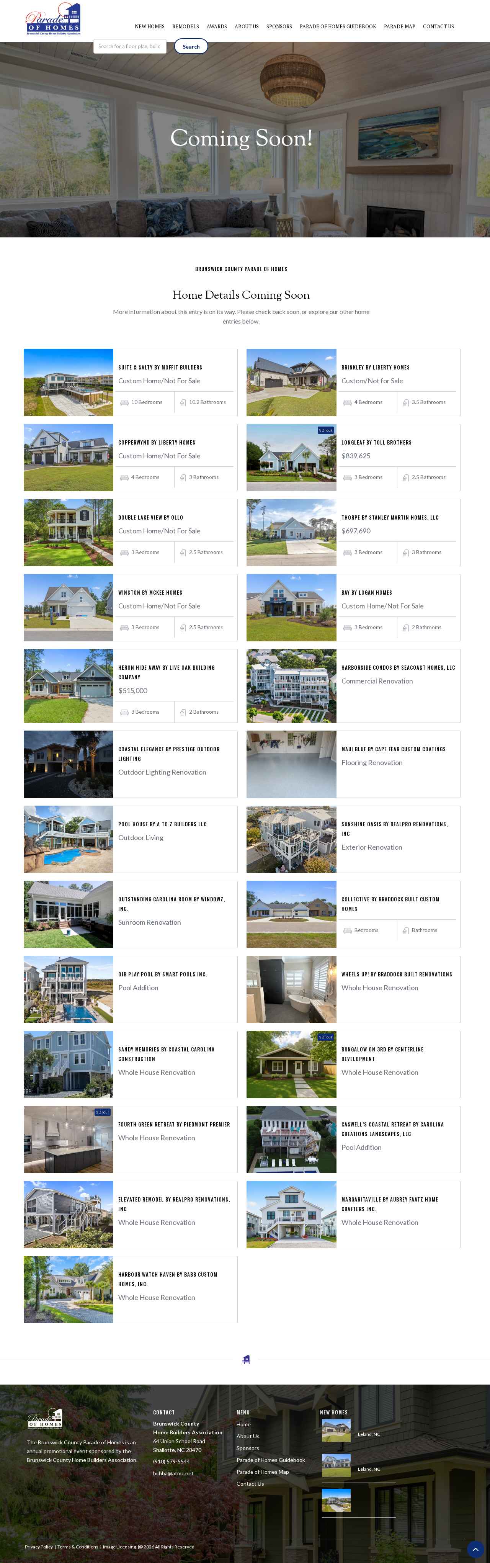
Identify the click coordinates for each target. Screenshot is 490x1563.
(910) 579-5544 (171, 1461)
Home (244, 1424)
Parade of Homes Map (263, 1471)
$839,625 (355, 455)
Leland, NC (369, 1434)
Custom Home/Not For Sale (159, 380)
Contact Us (250, 1483)
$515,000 (132, 690)
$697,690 (355, 530)
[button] (149, 26)
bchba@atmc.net (173, 1473)
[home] (53, 11)
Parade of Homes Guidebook (271, 1460)
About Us (248, 1436)
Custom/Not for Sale (372, 380)
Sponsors (248, 1448)
